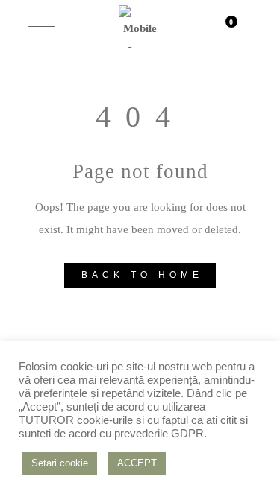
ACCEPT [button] (137, 463)
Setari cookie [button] (59, 463)
